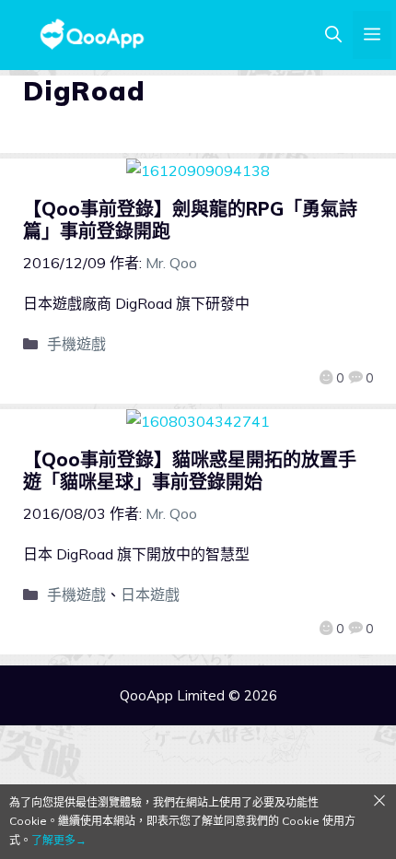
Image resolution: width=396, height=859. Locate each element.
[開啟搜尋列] (333, 35)
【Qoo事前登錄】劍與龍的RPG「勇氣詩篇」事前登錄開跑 (190, 219)
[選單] (372, 35)
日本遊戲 (150, 594)
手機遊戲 (76, 344)
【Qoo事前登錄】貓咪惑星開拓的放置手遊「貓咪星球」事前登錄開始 (189, 470)
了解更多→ (59, 840)
